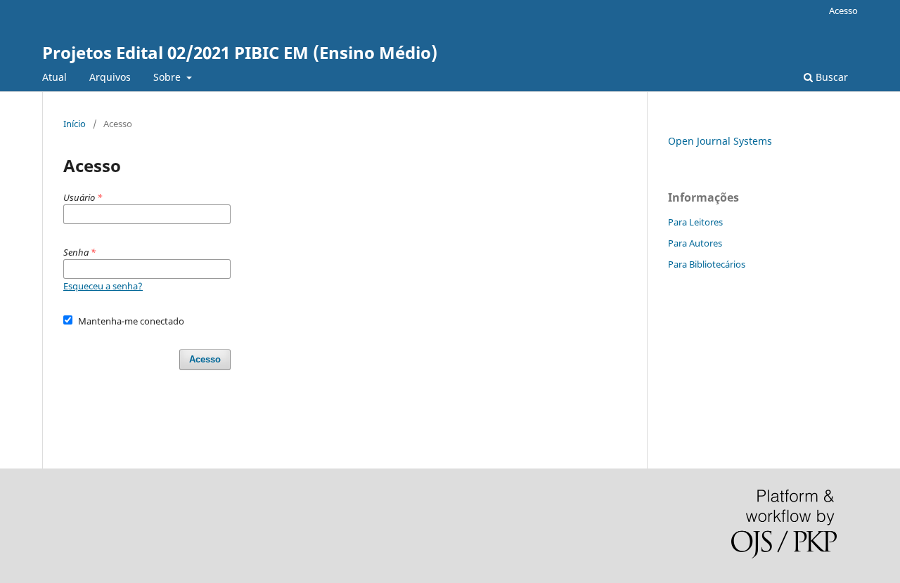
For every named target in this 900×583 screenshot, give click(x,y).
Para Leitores (695, 222)
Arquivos (110, 77)
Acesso (843, 10)
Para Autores (695, 243)
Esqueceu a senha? (103, 286)
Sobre (168, 77)
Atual (54, 77)
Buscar (830, 77)
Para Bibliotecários (706, 264)
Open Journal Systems (720, 141)
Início (74, 123)
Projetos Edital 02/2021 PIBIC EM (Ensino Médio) (239, 52)
